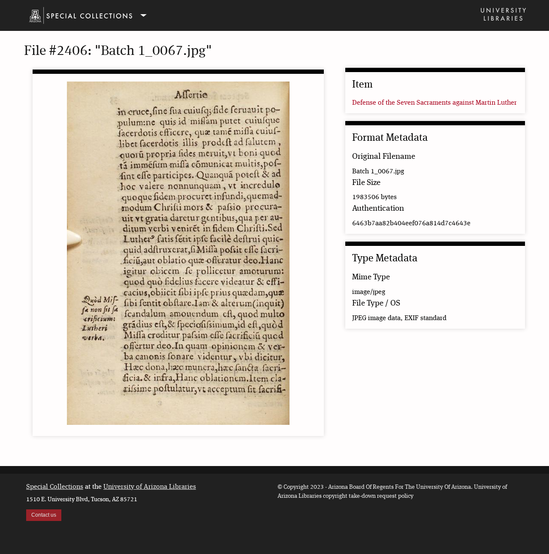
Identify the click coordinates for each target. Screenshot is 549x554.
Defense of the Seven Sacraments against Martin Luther (434, 103)
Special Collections (54, 487)
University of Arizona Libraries (149, 487)
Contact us (43, 515)
